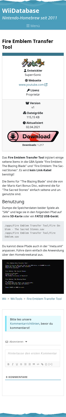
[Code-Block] (38, 364)
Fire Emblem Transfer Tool (44, 299)
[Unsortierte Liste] (29, 364)
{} (46, 364)
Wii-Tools (16, 299)
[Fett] (8, 364)
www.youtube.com (31, 85)
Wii (4, 299)
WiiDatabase (20, 11)
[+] (50, 364)
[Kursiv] (12, 364)
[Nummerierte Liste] (25, 364)
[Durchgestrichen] (21, 364)
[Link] (42, 364)
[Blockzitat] (34, 364)
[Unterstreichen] (17, 364)
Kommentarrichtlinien (24, 324)
